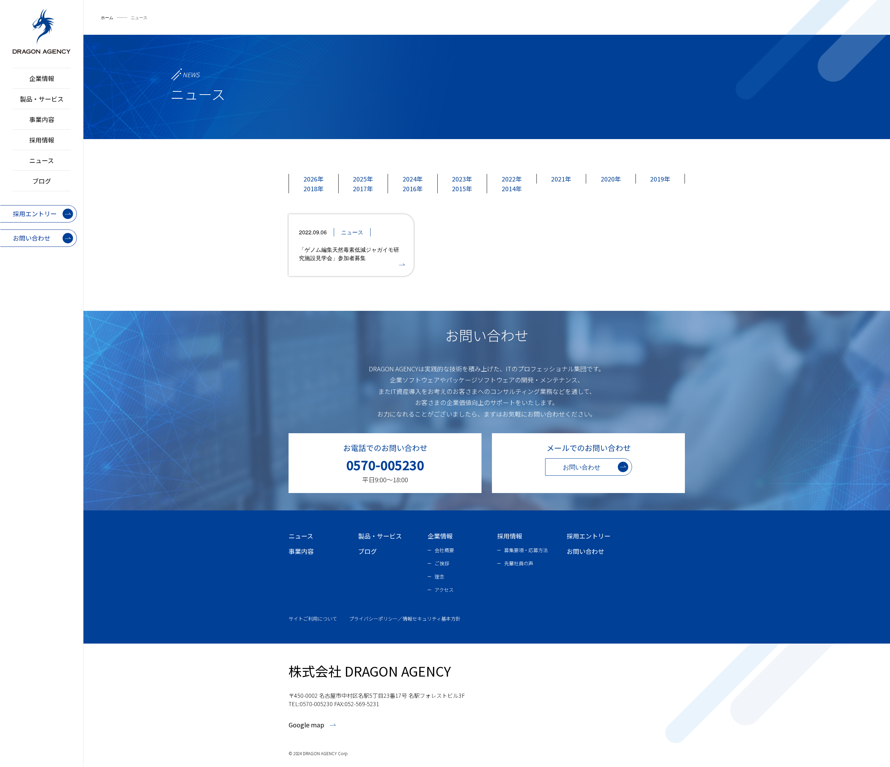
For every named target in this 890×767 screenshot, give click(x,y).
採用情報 (41, 139)
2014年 (512, 188)
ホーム (107, 17)
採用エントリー (588, 535)
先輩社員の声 (518, 563)
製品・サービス (42, 98)
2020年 (611, 178)
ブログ (41, 180)
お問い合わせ (585, 551)
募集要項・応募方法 (526, 550)
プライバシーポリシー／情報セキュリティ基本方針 (405, 618)
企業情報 (41, 78)
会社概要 (444, 550)
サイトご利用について (313, 618)
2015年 (462, 188)
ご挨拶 (442, 563)
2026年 (314, 178)
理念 (439, 576)
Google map (306, 724)
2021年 (561, 178)
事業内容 (41, 119)
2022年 (512, 178)
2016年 (413, 188)
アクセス (444, 589)
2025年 (363, 178)
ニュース (41, 160)
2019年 (660, 178)
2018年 (314, 188)
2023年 (462, 178)
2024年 (413, 178)
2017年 (363, 188)
